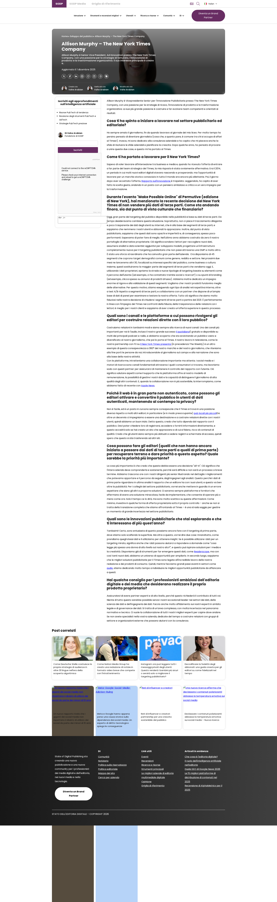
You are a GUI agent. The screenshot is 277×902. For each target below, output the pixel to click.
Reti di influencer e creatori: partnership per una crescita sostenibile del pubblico (156, 716)
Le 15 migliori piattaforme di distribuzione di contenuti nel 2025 (201, 777)
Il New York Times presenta (156, 344)
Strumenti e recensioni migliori (104, 15)
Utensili (129, 15)
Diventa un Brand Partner (208, 15)
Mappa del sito (106, 773)
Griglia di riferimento (106, 3)
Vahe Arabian (76, 89)
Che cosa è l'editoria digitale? (201, 756)
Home (65, 36)
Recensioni (147, 761)
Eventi (144, 756)
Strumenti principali (152, 769)
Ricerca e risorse (148, 15)
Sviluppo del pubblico (81, 36)
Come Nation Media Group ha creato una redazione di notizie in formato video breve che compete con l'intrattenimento (116, 669)
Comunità (167, 15)
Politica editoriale (108, 769)
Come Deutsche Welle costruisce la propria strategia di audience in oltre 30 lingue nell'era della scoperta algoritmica (72, 669)
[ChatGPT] (82, 76)
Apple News (148, 385)
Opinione (146, 781)
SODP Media (77, 3)
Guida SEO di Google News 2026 (202, 769)
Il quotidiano (183, 331)
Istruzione (78, 15)
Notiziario (103, 761)
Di (180, 15)
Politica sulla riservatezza (112, 765)
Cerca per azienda (108, 777)
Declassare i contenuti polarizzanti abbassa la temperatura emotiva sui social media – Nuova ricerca (203, 716)
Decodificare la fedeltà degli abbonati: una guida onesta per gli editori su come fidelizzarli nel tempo (203, 669)
